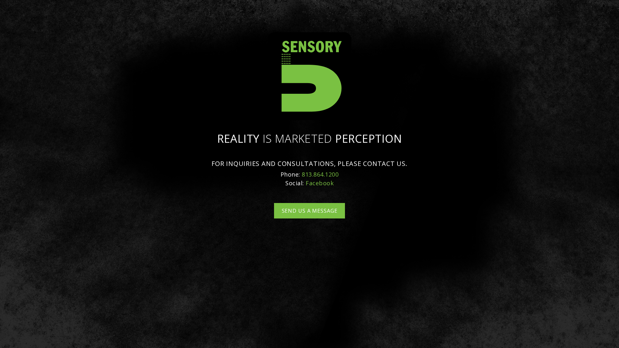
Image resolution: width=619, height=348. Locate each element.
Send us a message (310, 210)
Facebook (320, 183)
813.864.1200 (320, 174)
